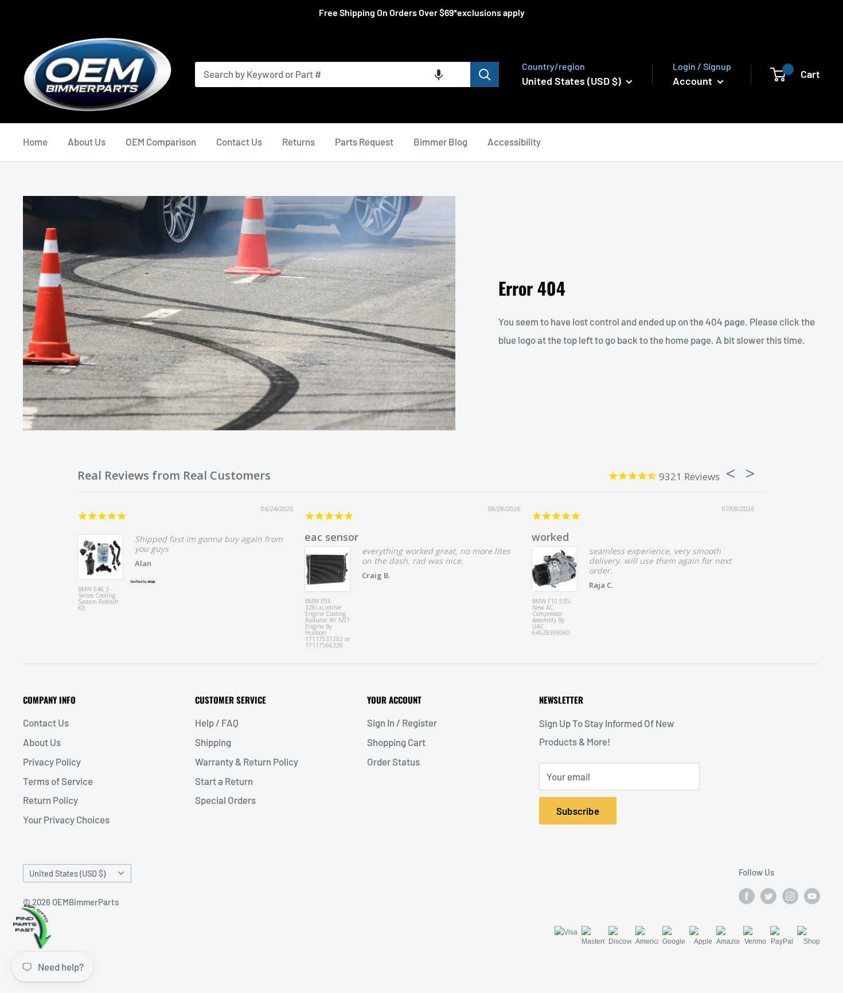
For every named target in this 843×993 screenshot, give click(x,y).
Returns (298, 141)
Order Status (393, 761)
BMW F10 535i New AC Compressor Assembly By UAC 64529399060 (551, 617)
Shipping (213, 742)
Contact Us (239, 141)
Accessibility (514, 141)
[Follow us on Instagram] (790, 895)
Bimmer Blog (440, 141)
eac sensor (331, 537)
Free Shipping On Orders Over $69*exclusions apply (422, 12)
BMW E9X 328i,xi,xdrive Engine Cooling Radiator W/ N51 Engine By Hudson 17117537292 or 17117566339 (327, 619)
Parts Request (364, 141)
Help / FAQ (217, 722)
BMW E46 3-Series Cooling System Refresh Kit (98, 599)
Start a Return (224, 781)
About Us (87, 141)
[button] (438, 74)
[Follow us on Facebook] (747, 895)
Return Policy (50, 800)
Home (35, 141)
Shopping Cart (396, 742)
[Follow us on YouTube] (812, 895)
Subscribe (577, 811)
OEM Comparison (161, 141)
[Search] (484, 74)
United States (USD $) (67, 873)
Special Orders (225, 800)
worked (550, 537)
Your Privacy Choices (66, 819)
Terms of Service (58, 781)
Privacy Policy (52, 761)
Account (694, 80)
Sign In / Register (402, 722)
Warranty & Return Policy (246, 761)
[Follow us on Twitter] (768, 895)
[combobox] (332, 74)
